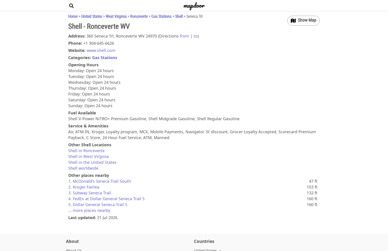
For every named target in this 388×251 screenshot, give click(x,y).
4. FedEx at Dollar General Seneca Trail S (106, 198)
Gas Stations (161, 16)
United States (91, 16)
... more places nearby (89, 210)
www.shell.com (101, 50)
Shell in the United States (92, 162)
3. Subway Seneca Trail (89, 192)
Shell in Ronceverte (86, 150)
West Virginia (116, 16)
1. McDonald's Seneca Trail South (99, 181)
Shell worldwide (83, 168)
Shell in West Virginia (88, 156)
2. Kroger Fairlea (83, 187)
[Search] (71, 5)
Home (73, 16)
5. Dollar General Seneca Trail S (97, 204)
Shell (179, 16)
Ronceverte (139, 16)
